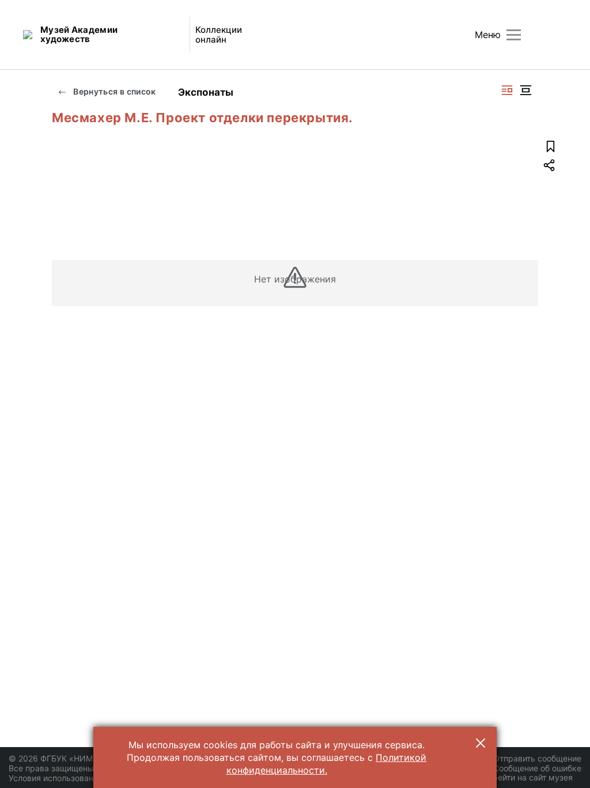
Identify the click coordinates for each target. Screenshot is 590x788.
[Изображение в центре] (525, 90)
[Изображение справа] (507, 90)
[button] (480, 743)
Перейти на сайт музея (527, 777)
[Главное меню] (514, 35)
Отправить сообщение (537, 758)
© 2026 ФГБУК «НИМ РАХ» (62, 758)
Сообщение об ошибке (537, 768)
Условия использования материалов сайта (92, 778)
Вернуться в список (113, 91)
